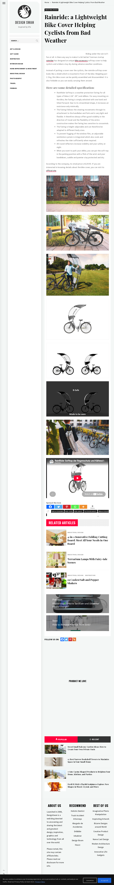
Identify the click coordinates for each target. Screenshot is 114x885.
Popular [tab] (62, 739)
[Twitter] (58, 507)
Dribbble (77, 831)
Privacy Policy (40, 882)
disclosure (51, 862)
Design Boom (77, 840)
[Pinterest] (67, 507)
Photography (16, 78)
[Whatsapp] (75, 507)
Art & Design (15, 49)
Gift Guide (14, 54)
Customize (90, 880)
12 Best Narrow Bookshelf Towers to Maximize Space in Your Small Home (88, 760)
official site (51, 170)
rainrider (50, 60)
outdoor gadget (91, 511)
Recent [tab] (95, 739)
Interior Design (16, 64)
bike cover (68, 511)
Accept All (104, 880)
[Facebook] (50, 507)
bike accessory (81, 60)
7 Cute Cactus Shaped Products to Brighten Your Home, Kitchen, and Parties (89, 773)
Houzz (77, 845)
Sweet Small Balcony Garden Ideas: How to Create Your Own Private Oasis (87, 748)
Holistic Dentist (77, 811)
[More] (83, 507)
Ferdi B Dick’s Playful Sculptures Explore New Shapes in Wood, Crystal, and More (88, 785)
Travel (13, 83)
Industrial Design (17, 74)
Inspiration (15, 59)
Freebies (13, 88)
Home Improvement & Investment (23, 69)
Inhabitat (77, 836)
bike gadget (78, 511)
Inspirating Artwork (100, 819)
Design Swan (24, 22)
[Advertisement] (78, 659)
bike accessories (57, 511)
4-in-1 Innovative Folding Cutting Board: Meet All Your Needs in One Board (87, 540)
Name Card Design (101, 839)
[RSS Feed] (74, 639)
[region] (57, 879)
